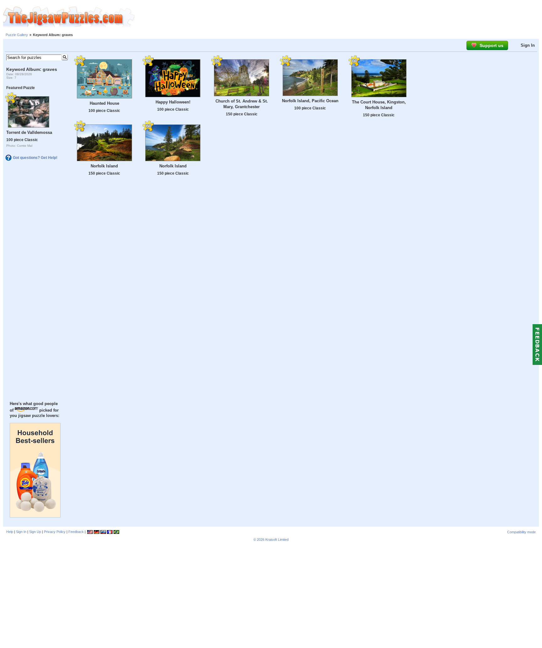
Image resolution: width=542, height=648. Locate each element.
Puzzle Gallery (17, 35)
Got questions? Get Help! (35, 157)
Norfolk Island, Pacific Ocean (310, 100)
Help (9, 532)
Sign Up (35, 532)
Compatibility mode (521, 532)
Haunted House (104, 103)
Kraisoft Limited (277, 539)
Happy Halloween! (173, 102)
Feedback (76, 532)
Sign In (528, 45)
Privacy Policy (55, 532)
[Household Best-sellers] (35, 516)
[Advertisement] (338, 17)
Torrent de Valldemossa (29, 132)
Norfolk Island (104, 166)
